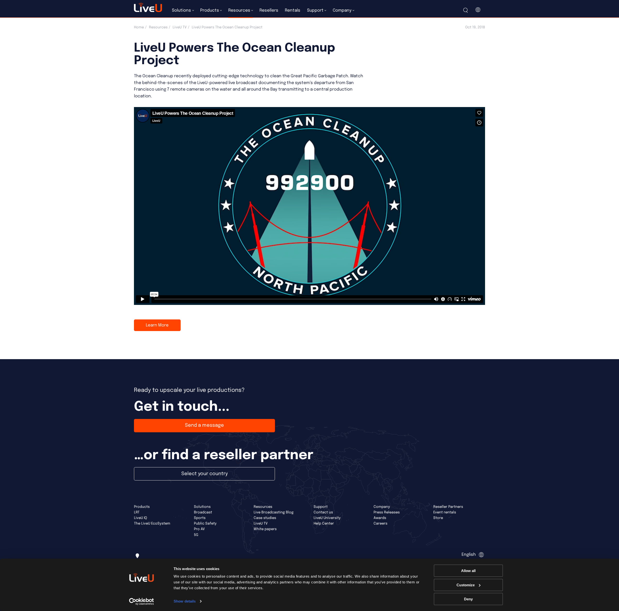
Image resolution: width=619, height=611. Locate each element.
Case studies (265, 518)
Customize (466, 585)
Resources (158, 27)
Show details (185, 601)
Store (438, 518)
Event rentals (444, 512)
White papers (265, 529)
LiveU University (327, 518)
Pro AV (199, 529)
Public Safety (205, 523)
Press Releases (387, 512)
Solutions (202, 507)
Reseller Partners (448, 507)
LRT (137, 512)
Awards (380, 518)
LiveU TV (180, 27)
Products (142, 507)
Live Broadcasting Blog (274, 512)
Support (321, 507)
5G (196, 535)
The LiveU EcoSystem (152, 523)
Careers (380, 523)
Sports (200, 518)
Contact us (323, 512)
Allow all (468, 571)
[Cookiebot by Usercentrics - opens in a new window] (141, 601)
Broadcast (203, 512)
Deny (468, 599)
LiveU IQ (140, 518)
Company (382, 507)
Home (139, 27)
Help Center (324, 523)
